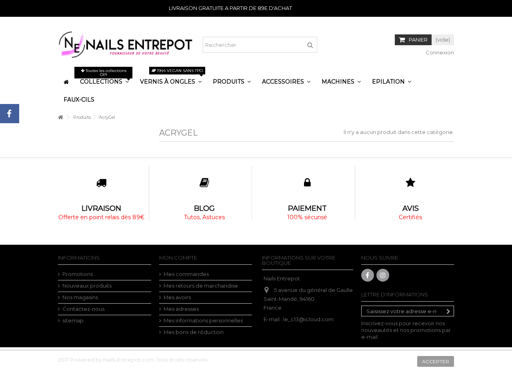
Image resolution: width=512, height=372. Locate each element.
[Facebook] (367, 275)
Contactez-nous (83, 309)
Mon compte (178, 257)
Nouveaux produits (87, 285)
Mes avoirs (177, 297)
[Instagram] (382, 275)
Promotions (77, 274)
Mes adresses (181, 309)
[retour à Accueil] (60, 117)
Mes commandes (186, 274)
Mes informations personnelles (203, 320)
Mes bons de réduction (194, 332)
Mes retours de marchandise (201, 285)
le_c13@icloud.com (308, 319)
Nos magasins (80, 297)
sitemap (73, 320)
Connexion (439, 52)
